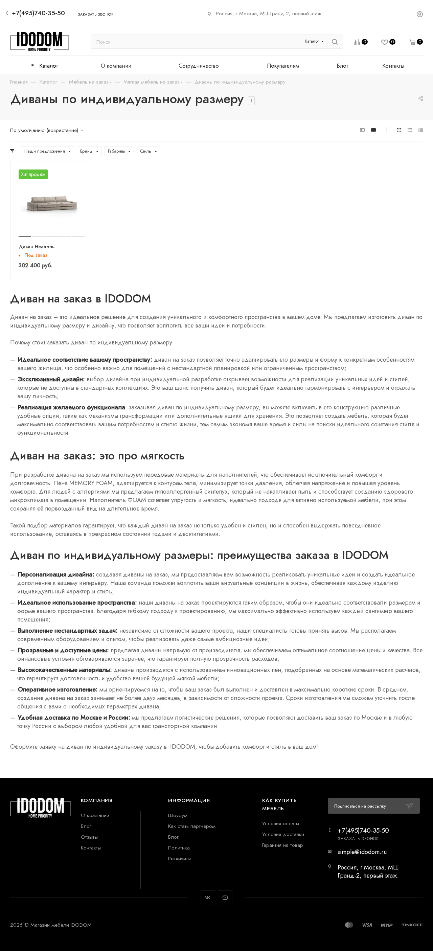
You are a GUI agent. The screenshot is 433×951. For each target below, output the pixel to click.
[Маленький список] (362, 129)
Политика (179, 848)
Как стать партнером (191, 826)
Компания (97, 800)
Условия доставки (283, 834)
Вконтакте (208, 897)
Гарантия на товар (282, 845)
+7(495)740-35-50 (38, 13)
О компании (95, 815)
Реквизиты (179, 858)
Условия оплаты (280, 823)
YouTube (225, 897)
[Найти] (334, 42)
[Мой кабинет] (420, 15)
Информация (189, 800)
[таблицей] (420, 129)
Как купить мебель (279, 804)
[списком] (409, 129)
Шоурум (177, 815)
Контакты (91, 848)
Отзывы (89, 837)
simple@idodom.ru (362, 852)
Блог (86, 826)
